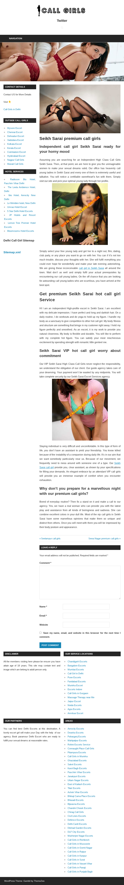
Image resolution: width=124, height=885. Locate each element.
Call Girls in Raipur (77, 851)
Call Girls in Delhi (11, 109)
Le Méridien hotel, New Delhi (21, 203)
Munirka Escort (75, 685)
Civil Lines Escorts (77, 816)
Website (43, 624)
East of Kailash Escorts (79, 784)
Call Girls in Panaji (77, 867)
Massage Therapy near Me (81, 697)
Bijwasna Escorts (76, 804)
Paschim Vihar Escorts (79, 772)
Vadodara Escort (15, 140)
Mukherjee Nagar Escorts (80, 835)
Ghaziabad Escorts (77, 760)
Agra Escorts (74, 709)
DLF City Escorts (76, 832)
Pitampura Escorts (77, 752)
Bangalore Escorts (77, 665)
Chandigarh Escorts (77, 661)
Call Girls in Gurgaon (78, 693)
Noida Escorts (75, 705)
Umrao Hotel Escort (17, 207)
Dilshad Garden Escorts (79, 828)
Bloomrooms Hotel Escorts (20, 231)
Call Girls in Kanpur (77, 855)
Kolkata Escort (14, 144)
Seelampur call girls (50, 538)
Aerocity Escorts (76, 728)
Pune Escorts (74, 677)
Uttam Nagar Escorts (78, 780)
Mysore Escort (14, 128)
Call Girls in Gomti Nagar (80, 847)
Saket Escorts (75, 764)
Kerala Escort (14, 148)
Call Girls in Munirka (78, 756)
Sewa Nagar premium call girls (103, 538)
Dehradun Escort (15, 136)
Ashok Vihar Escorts (78, 792)
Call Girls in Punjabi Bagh (80, 871)
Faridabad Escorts (77, 681)
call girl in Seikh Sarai (91, 268)
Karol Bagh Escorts (77, 768)
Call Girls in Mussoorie (79, 843)
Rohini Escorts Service (79, 744)
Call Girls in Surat (76, 859)
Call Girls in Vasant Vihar (80, 863)
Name (43, 606)
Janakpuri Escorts (77, 776)
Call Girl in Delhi (75, 673)
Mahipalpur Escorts (77, 740)
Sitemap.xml (12, 252)
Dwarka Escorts (76, 732)
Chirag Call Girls (76, 812)
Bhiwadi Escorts (76, 800)
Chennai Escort (15, 132)
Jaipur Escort (74, 701)
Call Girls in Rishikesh (78, 840)
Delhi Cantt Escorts (77, 824)
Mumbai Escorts (76, 669)
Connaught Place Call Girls (81, 748)
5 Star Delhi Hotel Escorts (20, 211)
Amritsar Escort (75, 713)
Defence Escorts (76, 820)
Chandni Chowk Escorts (80, 808)
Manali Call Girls (15, 164)
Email (43, 615)
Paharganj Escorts (77, 736)
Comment (45, 563)
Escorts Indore (75, 689)
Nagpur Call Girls (15, 160)
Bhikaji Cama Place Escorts (81, 796)
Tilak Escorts (74, 788)
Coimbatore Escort (16, 152)
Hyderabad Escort (16, 156)
